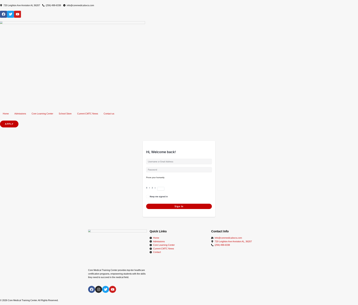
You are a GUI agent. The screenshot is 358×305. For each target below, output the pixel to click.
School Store (65, 113)
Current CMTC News (87, 113)
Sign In (179, 206)
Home (6, 113)
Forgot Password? (204, 196)
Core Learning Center (42, 113)
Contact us (109, 113)
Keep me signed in (159, 196)
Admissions (20, 113)
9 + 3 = (151, 188)
